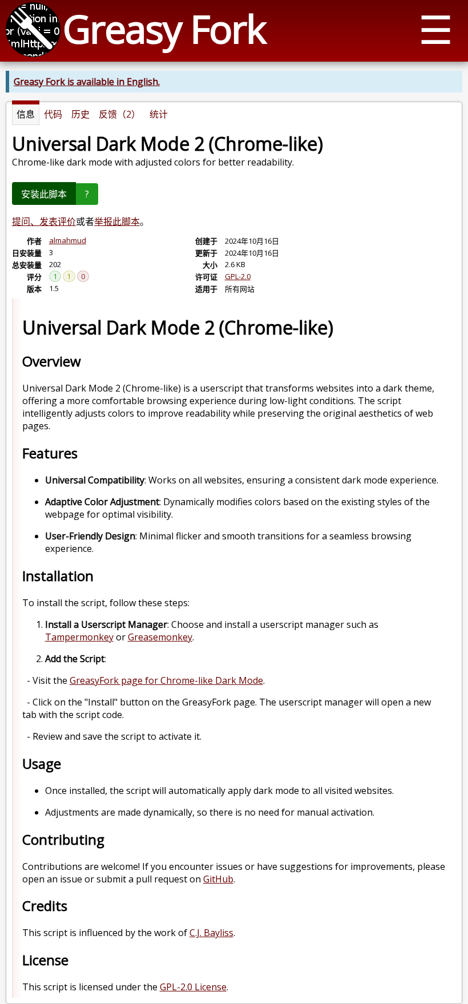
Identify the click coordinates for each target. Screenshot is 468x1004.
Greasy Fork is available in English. (87, 81)
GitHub (218, 879)
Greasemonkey (160, 637)
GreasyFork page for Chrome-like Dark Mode (166, 680)
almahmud (67, 240)
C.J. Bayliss (211, 932)
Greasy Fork (164, 28)
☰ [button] (435, 28)
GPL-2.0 (238, 276)
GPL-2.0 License (193, 987)
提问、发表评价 (44, 221)
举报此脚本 (117, 221)
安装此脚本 (44, 194)
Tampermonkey (79, 637)
